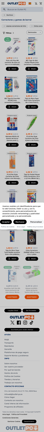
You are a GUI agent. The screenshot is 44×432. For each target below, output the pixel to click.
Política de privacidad (35, 227)
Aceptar (6, 222)
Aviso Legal (21, 227)
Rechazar (20, 222)
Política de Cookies (7, 227)
